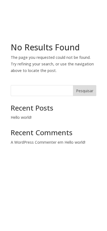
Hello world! (21, 117)
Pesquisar (84, 90)
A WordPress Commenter (34, 142)
